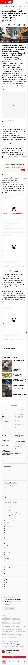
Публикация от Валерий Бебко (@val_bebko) (14, 266)
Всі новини (7, 466)
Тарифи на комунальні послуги (12, 528)
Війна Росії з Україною (10, 483)
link (15, 417)
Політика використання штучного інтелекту (7, 454)
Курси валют (7, 524)
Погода (6, 478)
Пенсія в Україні (8, 533)
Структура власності (19, 448)
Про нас (4, 433)
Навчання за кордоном (10, 562)
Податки (6, 530)
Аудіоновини (7, 476)
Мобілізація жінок (8, 508)
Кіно (5, 538)
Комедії (6, 545)
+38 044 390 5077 (19, 411)
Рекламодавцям (5, 445)
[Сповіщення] (26, 2)
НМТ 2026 (6, 558)
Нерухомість (8, 568)
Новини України (8, 470)
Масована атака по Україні (10, 493)
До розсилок (9, 608)
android (6, 618)
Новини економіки (9, 521)
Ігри (16, 456)
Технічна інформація (20, 441)
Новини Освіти (8, 553)
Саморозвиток (7, 560)
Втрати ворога (7, 497)
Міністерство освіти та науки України (13, 554)
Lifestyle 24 (4, 6)
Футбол (6, 582)
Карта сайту (18, 453)
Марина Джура (8, 20)
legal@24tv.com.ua (19, 644)
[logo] (9, 2)
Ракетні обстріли (8, 485)
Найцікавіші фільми (9, 539)
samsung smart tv (16, 622)
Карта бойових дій (8, 487)
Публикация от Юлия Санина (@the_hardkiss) (14, 228)
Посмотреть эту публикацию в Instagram (13, 213)
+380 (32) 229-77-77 (10, 643)
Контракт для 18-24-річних (10, 510)
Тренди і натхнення (9, 573)
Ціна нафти (7, 522)
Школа (6, 556)
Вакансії (17, 446)
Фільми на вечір (8, 543)
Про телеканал (5, 440)
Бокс (5, 580)
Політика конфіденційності (6, 451)
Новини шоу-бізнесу (13, 6)
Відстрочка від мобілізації (10, 512)
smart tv (6, 622)
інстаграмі (5, 83)
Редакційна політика (6, 438)
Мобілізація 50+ (8, 506)
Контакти (17, 443)
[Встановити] (14, 653)
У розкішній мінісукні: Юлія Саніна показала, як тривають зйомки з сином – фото (22, 6)
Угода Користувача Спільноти (19, 436)
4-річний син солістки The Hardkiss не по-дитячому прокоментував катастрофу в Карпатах (13, 123)
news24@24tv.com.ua (7, 411)
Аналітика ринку (8, 569)
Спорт (6, 579)
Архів (16, 451)
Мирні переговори (8, 489)
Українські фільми (8, 541)
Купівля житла (7, 571)
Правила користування (7, 447)
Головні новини (8, 468)
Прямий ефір (7, 472)
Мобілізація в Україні (10, 502)
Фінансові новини (8, 526)
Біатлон (6, 586)
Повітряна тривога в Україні (11, 491)
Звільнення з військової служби (12, 504)
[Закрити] (25, 650)
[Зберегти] (24, 25)
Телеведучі (4, 442)
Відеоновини (7, 474)
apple (16, 618)
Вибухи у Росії (7, 495)
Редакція (4, 435)
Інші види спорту (8, 589)
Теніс (5, 584)
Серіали (6, 548)
